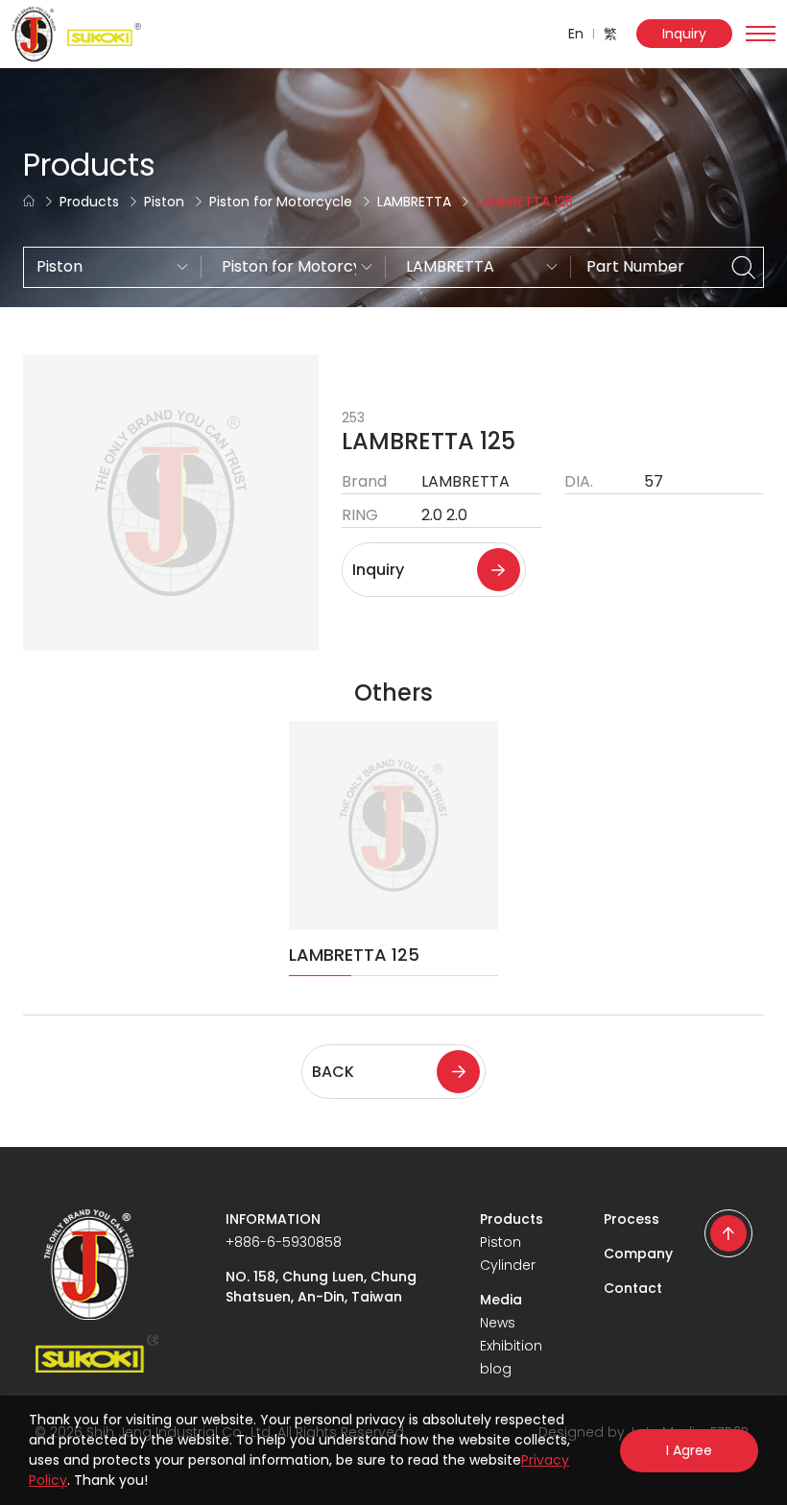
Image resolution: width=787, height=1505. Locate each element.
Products (89, 201)
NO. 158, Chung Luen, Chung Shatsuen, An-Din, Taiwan (321, 1286)
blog (496, 1368)
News (497, 1322)
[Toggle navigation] (760, 33)
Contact (633, 1288)
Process (631, 1219)
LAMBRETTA (414, 201)
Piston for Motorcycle (280, 201)
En (576, 33)
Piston (164, 201)
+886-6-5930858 (284, 1242)
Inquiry (684, 33)
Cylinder (508, 1265)
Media (501, 1299)
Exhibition (511, 1345)
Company (638, 1253)
